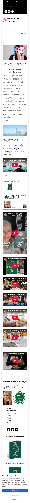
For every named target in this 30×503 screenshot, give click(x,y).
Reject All (15, 499)
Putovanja (5, 141)
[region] (15, 488)
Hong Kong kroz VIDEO (10, 139)
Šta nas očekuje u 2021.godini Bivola (15, 63)
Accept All (15, 490)
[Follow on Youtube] (12, 11)
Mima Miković (8, 65)
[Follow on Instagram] (9, 11)
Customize (15, 495)
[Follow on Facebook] (5, 11)
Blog (22, 65)
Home (10, 66)
